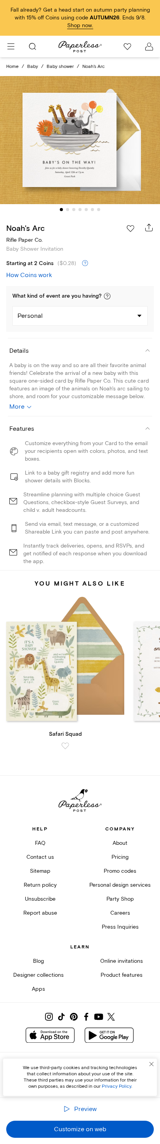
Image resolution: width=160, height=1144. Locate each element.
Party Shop (120, 899)
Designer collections (38, 975)
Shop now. (80, 25)
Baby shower (60, 66)
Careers (120, 913)
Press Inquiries (120, 927)
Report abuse (40, 913)
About (120, 843)
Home (12, 66)
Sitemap (40, 871)
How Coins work (29, 275)
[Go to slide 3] (73, 209)
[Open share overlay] (149, 227)
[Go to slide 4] (80, 209)
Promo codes (120, 871)
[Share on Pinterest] (73, 1017)
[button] (107, 296)
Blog (38, 961)
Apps (38, 989)
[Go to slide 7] (98, 209)
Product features (122, 975)
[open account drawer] (149, 46)
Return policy (40, 885)
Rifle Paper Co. (24, 240)
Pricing (120, 857)
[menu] (11, 46)
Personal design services (120, 885)
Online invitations (121, 961)
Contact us (40, 857)
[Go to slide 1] (61, 209)
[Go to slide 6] (92, 209)
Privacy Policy (116, 1086)
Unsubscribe (40, 899)
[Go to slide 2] (67, 209)
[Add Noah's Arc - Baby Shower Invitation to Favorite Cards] (130, 228)
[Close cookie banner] (151, 1064)
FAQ (40, 843)
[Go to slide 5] (86, 209)
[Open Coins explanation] (85, 263)
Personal (30, 316)
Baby (32, 66)
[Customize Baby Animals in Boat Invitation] (80, 140)
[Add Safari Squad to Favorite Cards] (65, 746)
